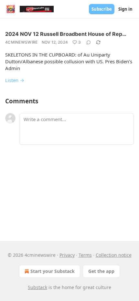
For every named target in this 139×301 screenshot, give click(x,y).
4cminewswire (21, 42)
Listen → (14, 80)
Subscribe (101, 9)
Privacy (67, 255)
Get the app (101, 271)
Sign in (125, 9)
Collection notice (114, 255)
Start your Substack (52, 271)
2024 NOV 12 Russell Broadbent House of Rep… (65, 34)
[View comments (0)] (88, 42)
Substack (37, 287)
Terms (85, 255)
